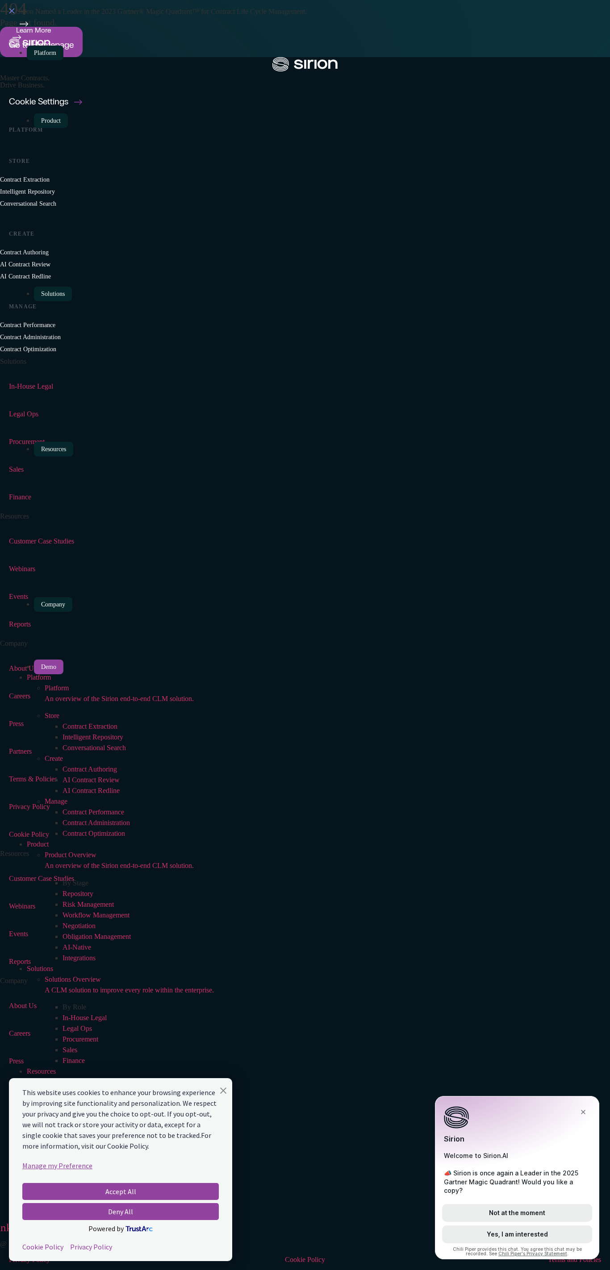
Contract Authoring (90, 769)
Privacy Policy (91, 1246)
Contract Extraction (90, 726)
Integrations (79, 958)
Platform (45, 53)
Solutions (53, 294)
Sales (70, 1050)
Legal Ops (77, 1028)
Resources (53, 449)
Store (52, 715)
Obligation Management (97, 936)
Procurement (80, 1039)
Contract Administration (96, 822)
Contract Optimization (94, 833)
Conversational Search (94, 747)
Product (51, 120)
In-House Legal (85, 1017)
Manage (56, 801)
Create (54, 758)
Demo (48, 667)
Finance (74, 1060)
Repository (78, 893)
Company (53, 604)
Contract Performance (93, 812)
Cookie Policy (42, 1246)
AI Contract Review (91, 780)
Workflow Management (96, 915)
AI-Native (77, 947)
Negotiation (79, 926)
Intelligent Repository (93, 737)
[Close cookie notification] (223, 1092)
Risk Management (88, 904)
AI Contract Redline (91, 790)
